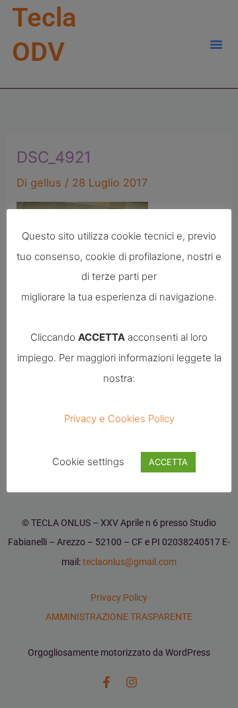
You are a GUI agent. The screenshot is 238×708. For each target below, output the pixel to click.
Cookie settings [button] (88, 461)
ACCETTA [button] (168, 462)
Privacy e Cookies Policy (119, 418)
